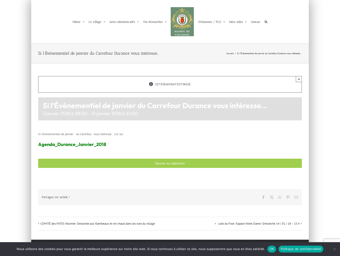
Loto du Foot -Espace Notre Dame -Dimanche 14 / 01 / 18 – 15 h (259, 224)
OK (272, 249)
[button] (269, 21)
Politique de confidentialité (301, 249)
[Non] (334, 249)
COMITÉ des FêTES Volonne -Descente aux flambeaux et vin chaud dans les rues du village (97, 224)
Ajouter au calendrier (170, 163)
